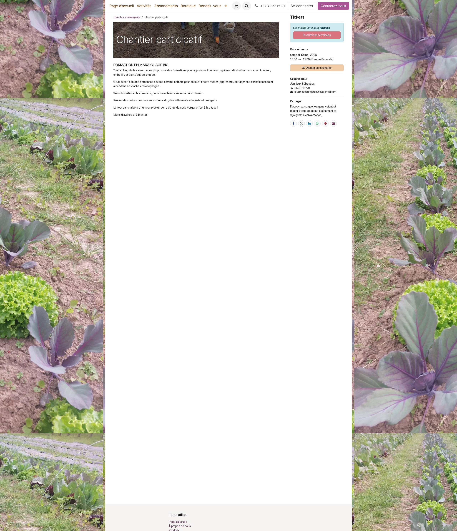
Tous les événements (126, 17)
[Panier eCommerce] (236, 5)
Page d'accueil (178, 522)
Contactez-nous (333, 6)
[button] (246, 5)
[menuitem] (121, 6)
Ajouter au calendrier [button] (319, 67)
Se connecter (302, 6)
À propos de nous (180, 526)
